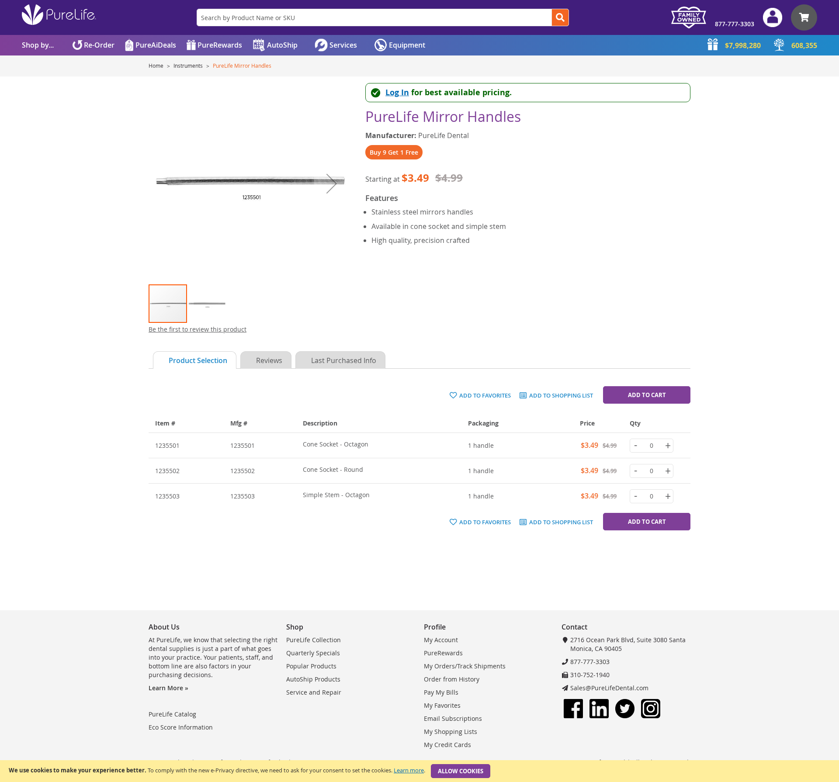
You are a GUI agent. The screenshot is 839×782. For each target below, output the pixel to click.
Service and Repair (313, 692)
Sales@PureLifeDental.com (609, 688)
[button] (331, 183)
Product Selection (198, 360)
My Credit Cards (447, 744)
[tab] (192, 360)
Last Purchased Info (343, 360)
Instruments (188, 65)
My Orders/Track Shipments (465, 666)
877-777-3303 (734, 24)
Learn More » (168, 688)
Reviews (269, 360)
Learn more (409, 770)
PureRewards (443, 653)
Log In (397, 92)
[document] (419, 771)
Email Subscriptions (453, 718)
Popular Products (311, 666)
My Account (441, 640)
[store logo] (59, 14)
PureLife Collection (313, 640)
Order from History (451, 679)
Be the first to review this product (197, 329)
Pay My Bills (441, 692)
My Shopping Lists (450, 731)
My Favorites (442, 705)
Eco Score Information (181, 727)
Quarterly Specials (313, 653)
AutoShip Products (313, 679)
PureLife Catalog (172, 714)
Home (157, 65)
